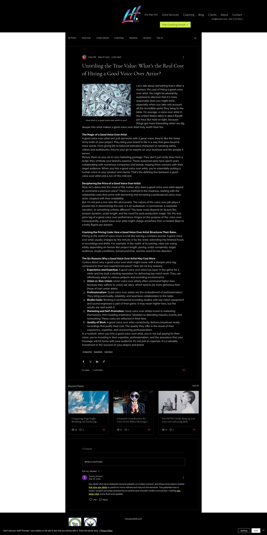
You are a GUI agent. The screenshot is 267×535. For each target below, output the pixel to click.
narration (147, 38)
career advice (102, 38)
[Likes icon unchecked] (90, 499)
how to (160, 38)
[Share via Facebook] (83, 361)
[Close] (263, 530)
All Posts (72, 38)
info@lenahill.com (133, 519)
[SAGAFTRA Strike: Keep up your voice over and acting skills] (179, 402)
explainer (133, 38)
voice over (86, 38)
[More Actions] (183, 477)
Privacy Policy (106, 530)
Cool (256, 530)
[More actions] (183, 57)
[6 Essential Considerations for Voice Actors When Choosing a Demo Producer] (133, 402)
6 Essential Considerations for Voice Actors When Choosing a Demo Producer (132, 420)
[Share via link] (103, 361)
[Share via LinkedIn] (97, 361)
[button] (195, 38)
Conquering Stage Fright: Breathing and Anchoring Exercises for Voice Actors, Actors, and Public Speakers (88, 420)
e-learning (119, 38)
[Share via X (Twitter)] (90, 361)
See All (195, 386)
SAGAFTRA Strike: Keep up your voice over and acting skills (178, 420)
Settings (244, 530)
